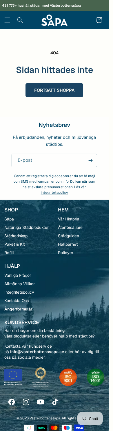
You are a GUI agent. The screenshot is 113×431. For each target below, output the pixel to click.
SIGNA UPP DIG (81, 246)
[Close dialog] (104, 188)
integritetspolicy (77, 259)
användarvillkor (90, 259)
